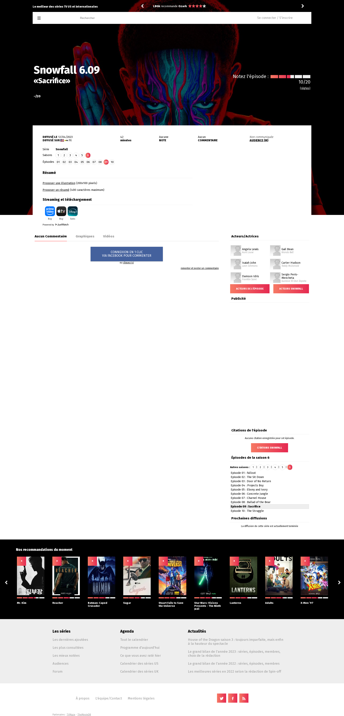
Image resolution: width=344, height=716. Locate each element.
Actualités (197, 631)
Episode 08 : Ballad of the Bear (251, 502)
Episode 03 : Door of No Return (251, 481)
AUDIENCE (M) (259, 140)
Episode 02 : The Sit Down (247, 477)
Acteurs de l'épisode (250, 288)
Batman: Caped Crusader (97, 604)
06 (88, 162)
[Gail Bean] (275, 246)
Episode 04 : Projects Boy (247, 485)
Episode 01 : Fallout (243, 473)
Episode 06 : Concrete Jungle (249, 494)
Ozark (182, 6)
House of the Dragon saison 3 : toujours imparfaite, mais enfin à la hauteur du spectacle (235, 642)
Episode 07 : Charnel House (248, 498)
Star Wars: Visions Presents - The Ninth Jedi (207, 605)
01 (58, 162)
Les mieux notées (66, 655)
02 (64, 162)
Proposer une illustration (59, 183)
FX (70, 140)
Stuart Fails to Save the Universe (171, 604)
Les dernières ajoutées (70, 640)
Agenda (127, 631)
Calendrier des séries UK (139, 671)
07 (94, 162)
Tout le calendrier (134, 640)
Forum (58, 671)
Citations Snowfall (269, 447)
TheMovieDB (84, 714)
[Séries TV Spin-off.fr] (55, 18)
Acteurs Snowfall (291, 288)
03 (70, 162)
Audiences (60, 663)
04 (76, 162)
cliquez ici (128, 262)
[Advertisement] (252, 193)
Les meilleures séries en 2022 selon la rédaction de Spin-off (234, 671)
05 (82, 162)
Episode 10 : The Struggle (247, 511)
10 (112, 162)
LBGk (156, 6)
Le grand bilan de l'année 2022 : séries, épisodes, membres (234, 663)
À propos (82, 698)
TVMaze (71, 714)
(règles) (305, 88)
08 (100, 162)
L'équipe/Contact (108, 698)
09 (106, 162)
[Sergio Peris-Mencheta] (275, 273)
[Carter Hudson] (275, 260)
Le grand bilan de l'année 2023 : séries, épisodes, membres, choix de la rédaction (234, 653)
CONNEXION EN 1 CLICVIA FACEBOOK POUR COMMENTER (126, 254)
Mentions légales (141, 698)
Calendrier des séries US (139, 663)
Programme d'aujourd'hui (139, 648)
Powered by (49, 224)
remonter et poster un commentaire (200, 268)
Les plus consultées (68, 648)
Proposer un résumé (56, 190)
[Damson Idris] (236, 273)
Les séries (61, 631)
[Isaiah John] (236, 260)
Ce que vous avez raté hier (140, 655)
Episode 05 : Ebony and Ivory (249, 489)
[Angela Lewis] (236, 246)
